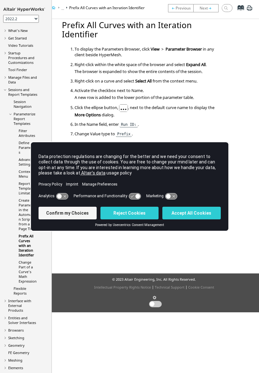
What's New (18, 30)
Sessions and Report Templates (22, 92)
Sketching (16, 337)
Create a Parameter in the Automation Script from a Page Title (27, 214)
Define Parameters (27, 147)
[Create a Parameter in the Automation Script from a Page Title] (180, 8)
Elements (15, 367)
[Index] (238, 12)
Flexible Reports (20, 291)
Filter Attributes (27, 133)
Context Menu (25, 174)
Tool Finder (17, 69)
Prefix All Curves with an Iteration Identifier (26, 245)
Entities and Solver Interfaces (22, 320)
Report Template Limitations (28, 188)
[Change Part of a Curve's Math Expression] (207, 8)
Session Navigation (23, 104)
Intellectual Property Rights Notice (122, 287)
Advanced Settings (27, 162)
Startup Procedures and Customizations (21, 58)
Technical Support (169, 287)
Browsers (16, 330)
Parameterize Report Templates (24, 119)
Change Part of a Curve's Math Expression (28, 272)
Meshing (15, 360)
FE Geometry (18, 352)
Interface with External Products (19, 305)
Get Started (17, 38)
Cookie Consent (201, 287)
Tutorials (20, 45)
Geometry (16, 345)
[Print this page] (249, 10)
